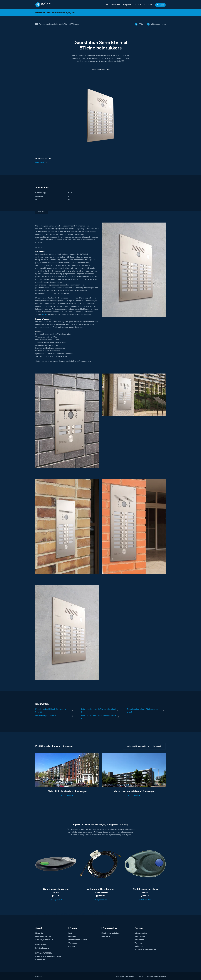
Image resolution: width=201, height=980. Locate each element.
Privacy (140, 976)
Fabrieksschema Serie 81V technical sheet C (98, 717)
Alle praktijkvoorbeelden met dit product (144, 746)
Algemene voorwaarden (126, 976)
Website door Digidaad (156, 976)
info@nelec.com (42, 948)
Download (39, 162)
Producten (43, 24)
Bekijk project (67, 796)
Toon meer (41, 211)
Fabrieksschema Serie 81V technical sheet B (98, 710)
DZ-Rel (45, 314)
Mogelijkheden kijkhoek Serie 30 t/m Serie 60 (50, 710)
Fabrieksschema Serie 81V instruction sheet (142, 710)
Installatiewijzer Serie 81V (45, 716)
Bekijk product (56, 900)
